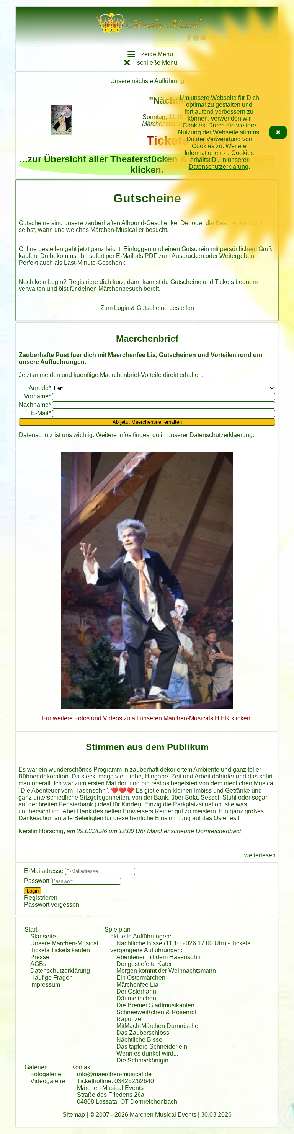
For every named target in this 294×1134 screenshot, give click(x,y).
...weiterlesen (258, 855)
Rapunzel (129, 1019)
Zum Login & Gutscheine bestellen (147, 308)
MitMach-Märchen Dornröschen (159, 1026)
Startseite (43, 936)
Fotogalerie (45, 1074)
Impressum (45, 984)
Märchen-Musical (113, 230)
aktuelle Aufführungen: (140, 936)
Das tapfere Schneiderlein (151, 1046)
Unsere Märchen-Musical (64, 943)
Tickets (240, 943)
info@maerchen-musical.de (114, 1074)
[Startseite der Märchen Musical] (111, 25)
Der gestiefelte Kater (144, 964)
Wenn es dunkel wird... (147, 1053)
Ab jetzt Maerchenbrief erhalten (147, 422)
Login (55, 282)
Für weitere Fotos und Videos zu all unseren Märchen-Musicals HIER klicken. (147, 718)
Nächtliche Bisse (139, 1039)
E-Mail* (41, 413)
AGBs (38, 964)
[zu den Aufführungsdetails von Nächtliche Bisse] (62, 120)
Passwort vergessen (51, 904)
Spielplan (118, 929)
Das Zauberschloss (142, 1033)
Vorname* (37, 396)
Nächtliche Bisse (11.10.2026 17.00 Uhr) (171, 943)
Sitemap (73, 1114)
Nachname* (35, 404)
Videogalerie (47, 1081)
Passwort (36, 881)
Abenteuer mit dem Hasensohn (158, 957)
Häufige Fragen (51, 977)
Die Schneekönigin (142, 1060)
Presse (39, 957)
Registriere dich (89, 282)
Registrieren (40, 897)
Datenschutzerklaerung (221, 435)
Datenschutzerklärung (218, 166)
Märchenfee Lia (137, 984)
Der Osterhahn (136, 991)
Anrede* (40, 388)
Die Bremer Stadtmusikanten (155, 1005)
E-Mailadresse (44, 871)
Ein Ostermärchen (140, 977)
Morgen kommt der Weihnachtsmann (166, 971)
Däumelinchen (136, 998)
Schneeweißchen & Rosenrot (156, 1012)
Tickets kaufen (70, 950)
